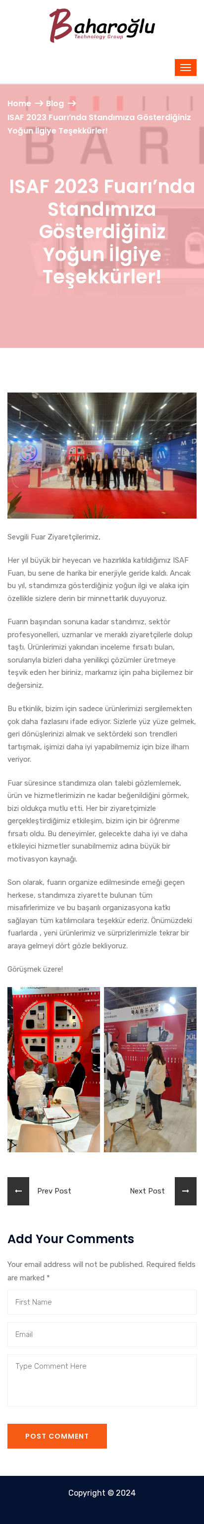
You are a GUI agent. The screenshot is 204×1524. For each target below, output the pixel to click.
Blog (55, 103)
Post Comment (57, 1436)
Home (19, 103)
